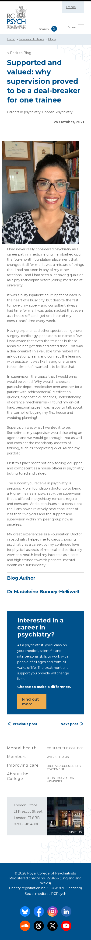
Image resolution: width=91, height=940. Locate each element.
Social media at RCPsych (45, 894)
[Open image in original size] (17, 17)
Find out (30, 701)
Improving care (23, 765)
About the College (17, 776)
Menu (72, 27)
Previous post (25, 724)
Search (54, 29)
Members (16, 756)
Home (11, 39)
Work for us (58, 757)
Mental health (22, 748)
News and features (31, 39)
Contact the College (65, 748)
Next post (69, 724)
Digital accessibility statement (64, 767)
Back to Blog (20, 53)
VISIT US (75, 832)
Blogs (52, 39)
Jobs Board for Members (61, 779)
